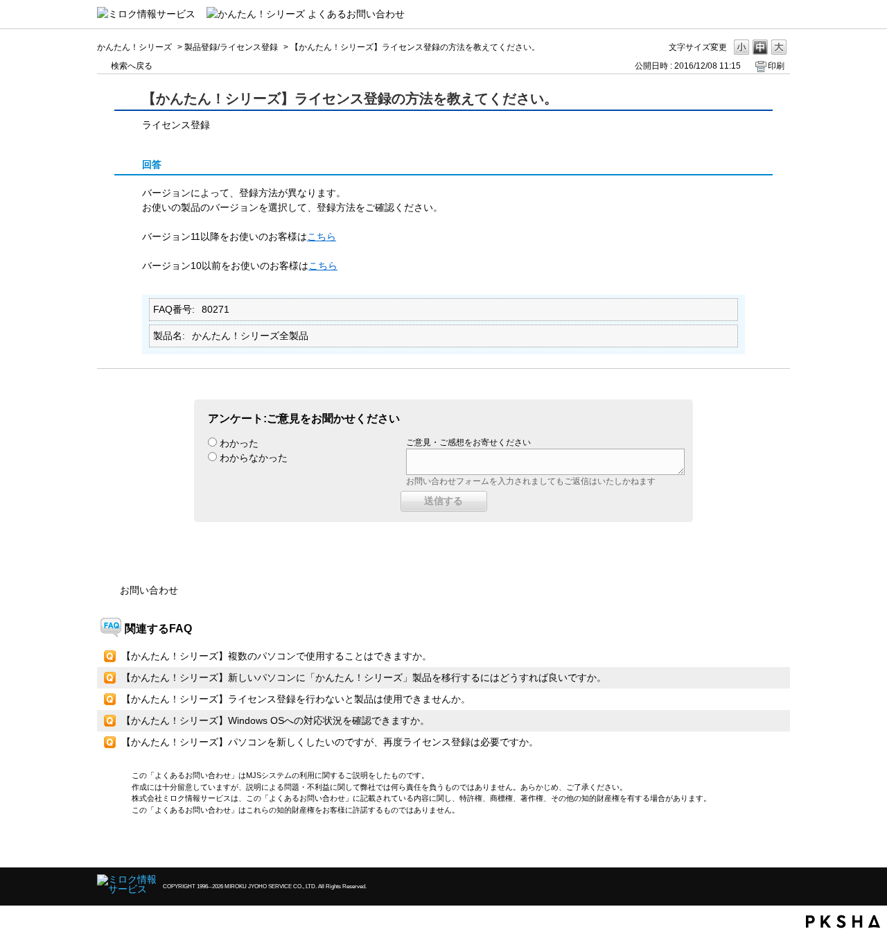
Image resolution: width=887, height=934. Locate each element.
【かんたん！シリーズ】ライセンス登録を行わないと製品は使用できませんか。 (296, 698)
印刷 (776, 66)
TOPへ (755, 845)
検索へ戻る (131, 66)
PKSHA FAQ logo (843, 922)
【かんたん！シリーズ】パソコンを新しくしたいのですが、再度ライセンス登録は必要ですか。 (329, 741)
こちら (321, 236)
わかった (239, 443)
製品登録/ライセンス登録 (231, 47)
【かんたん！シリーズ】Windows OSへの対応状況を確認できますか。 (275, 720)
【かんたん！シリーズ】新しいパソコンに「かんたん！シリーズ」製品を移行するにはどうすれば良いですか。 (363, 677)
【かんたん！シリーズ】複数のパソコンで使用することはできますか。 (276, 655)
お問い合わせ (149, 590)
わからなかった (254, 457)
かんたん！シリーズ (134, 47)
